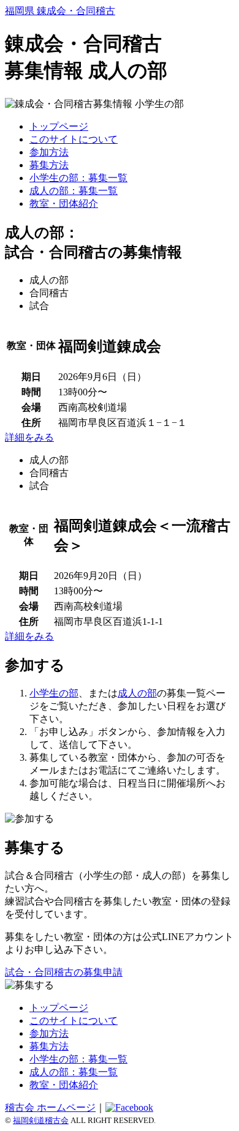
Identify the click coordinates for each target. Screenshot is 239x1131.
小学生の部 (53, 693)
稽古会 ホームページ (50, 1107)
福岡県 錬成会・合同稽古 (60, 11)
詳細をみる (29, 437)
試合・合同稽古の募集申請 (64, 972)
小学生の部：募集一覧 (78, 178)
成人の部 (137, 693)
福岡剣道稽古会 (41, 1120)
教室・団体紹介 (63, 203)
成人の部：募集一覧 (73, 190)
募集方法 (49, 165)
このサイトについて (73, 139)
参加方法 (49, 152)
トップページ (58, 126)
